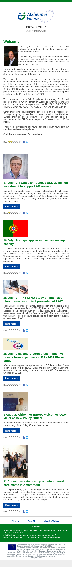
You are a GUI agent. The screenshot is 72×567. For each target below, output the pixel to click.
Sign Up (15, 521)
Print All (31, 521)
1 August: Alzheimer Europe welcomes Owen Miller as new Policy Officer (35, 416)
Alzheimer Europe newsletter (32, 69)
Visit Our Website (52, 521)
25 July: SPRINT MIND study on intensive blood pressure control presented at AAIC (33, 299)
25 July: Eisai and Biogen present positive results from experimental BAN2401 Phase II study (34, 357)
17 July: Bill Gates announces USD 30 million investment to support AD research (35, 184)
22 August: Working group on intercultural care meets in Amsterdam (33, 483)
